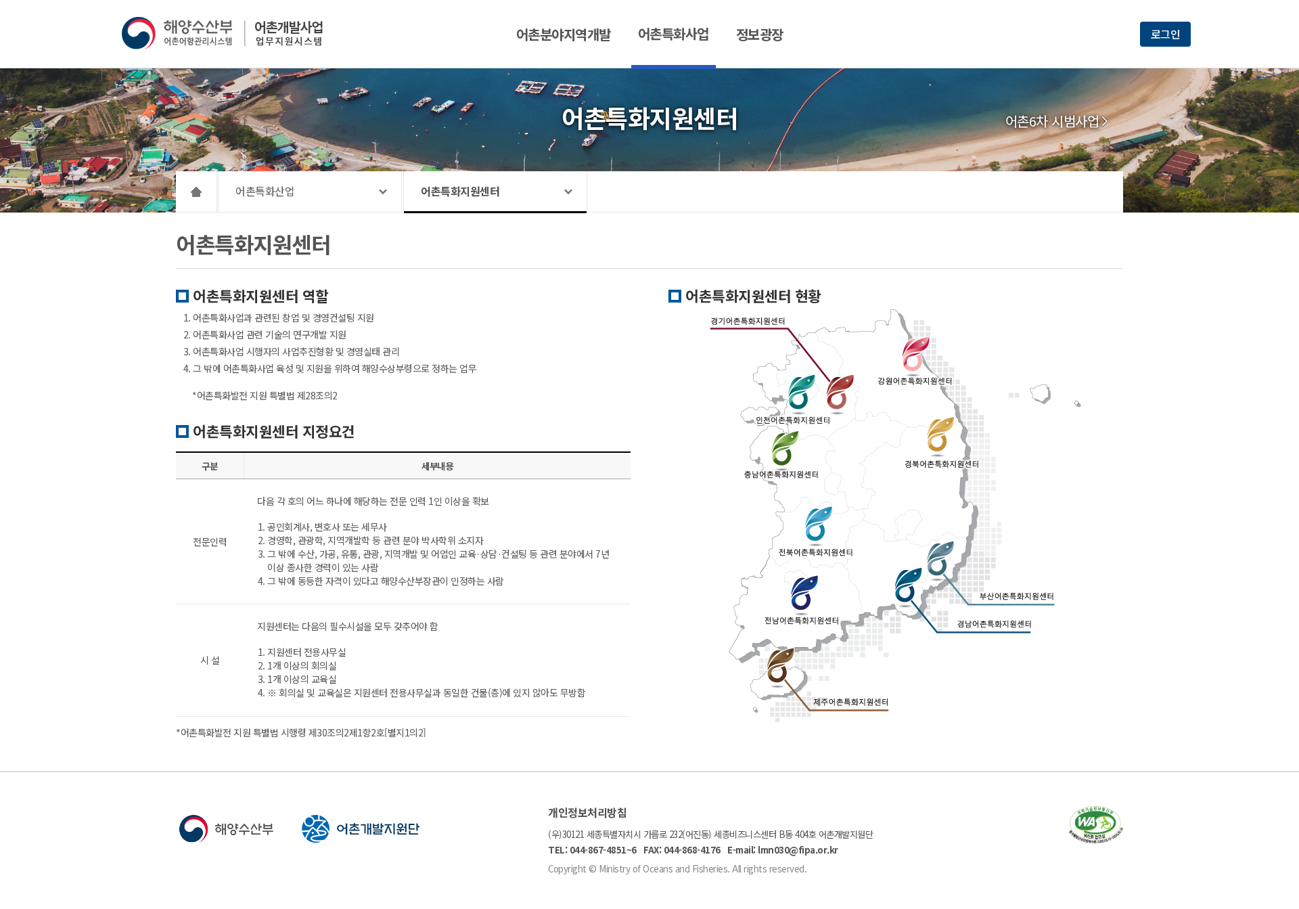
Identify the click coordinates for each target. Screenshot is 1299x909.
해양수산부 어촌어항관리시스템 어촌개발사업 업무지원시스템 (232, 33)
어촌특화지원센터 (460, 191)
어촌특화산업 (264, 191)
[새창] (1096, 839)
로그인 (1166, 34)
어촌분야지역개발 (563, 34)
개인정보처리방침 (587, 812)
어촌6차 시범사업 (1052, 121)
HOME (196, 191)
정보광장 (759, 34)
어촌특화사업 (673, 33)
